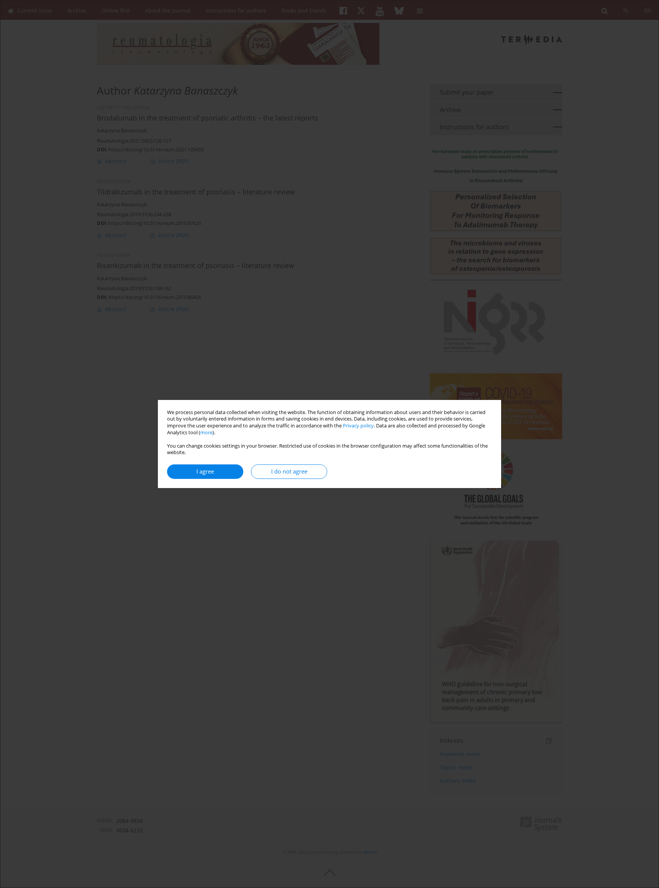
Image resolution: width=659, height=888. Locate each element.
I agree (205, 471)
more (206, 432)
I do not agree (289, 471)
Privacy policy (358, 425)
